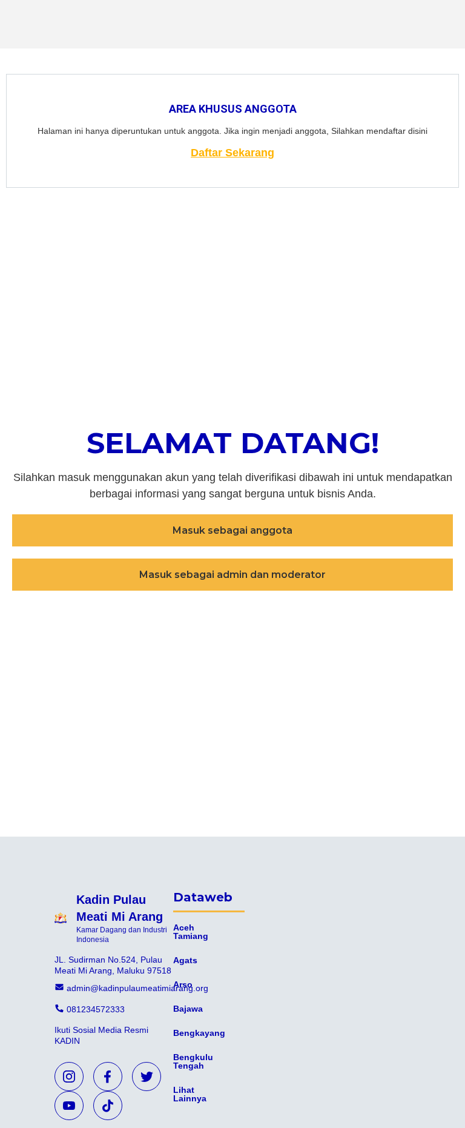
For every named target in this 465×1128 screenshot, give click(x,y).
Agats (185, 960)
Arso (183, 984)
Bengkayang (199, 1033)
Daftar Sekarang (232, 153)
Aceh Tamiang (190, 932)
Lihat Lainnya (189, 1094)
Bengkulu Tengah (193, 1061)
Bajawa (188, 1009)
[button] (232, 530)
